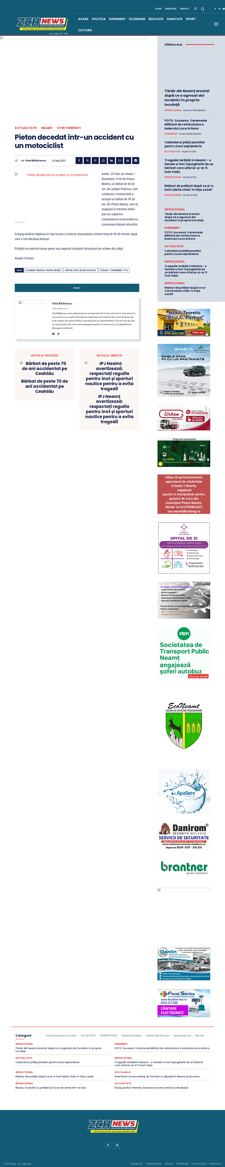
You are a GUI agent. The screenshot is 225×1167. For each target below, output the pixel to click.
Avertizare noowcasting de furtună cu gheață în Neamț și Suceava (157, 1076)
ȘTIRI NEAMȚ (182, 1163)
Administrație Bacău (131, 1035)
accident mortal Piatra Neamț (43, 270)
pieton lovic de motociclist (80, 270)
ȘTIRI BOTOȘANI (154, 1163)
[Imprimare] (127, 160)
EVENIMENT (171, 133)
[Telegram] (135, 160)
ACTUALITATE (26, 128)
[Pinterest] (95, 160)
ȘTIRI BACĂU (136, 1163)
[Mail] (53, 333)
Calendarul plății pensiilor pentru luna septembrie (185, 144)
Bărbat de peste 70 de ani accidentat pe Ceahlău (44, 386)
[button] (202, 9)
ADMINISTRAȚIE (108, 1035)
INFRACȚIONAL (173, 110)
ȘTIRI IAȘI (168, 1163)
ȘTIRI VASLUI (215, 1163)
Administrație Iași (182, 1035)
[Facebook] (215, 9)
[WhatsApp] (103, 160)
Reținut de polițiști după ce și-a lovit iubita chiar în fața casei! (189, 188)
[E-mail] (119, 160)
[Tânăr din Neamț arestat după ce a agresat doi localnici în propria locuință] (189, 67)
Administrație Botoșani (157, 1035)
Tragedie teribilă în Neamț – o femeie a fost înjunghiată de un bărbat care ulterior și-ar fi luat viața (189, 166)
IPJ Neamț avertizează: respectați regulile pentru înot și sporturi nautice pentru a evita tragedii (109, 409)
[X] (87, 160)
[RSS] (219, 9)
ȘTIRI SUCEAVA (199, 1163)
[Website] (58, 333)
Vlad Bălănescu (35, 160)
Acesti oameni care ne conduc (61, 1035)
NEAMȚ (47, 128)
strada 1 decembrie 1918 (114, 270)
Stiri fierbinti (69, 128)
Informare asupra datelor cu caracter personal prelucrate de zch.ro (112, 1139)
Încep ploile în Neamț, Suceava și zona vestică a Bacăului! (151, 1087)
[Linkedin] (111, 160)
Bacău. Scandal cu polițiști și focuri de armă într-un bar (50, 1087)
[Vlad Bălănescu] (18, 160)
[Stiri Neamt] (41, 23)
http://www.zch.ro (60, 308)
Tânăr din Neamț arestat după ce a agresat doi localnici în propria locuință (187, 97)
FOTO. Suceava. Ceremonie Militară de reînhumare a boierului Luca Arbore (186, 124)
